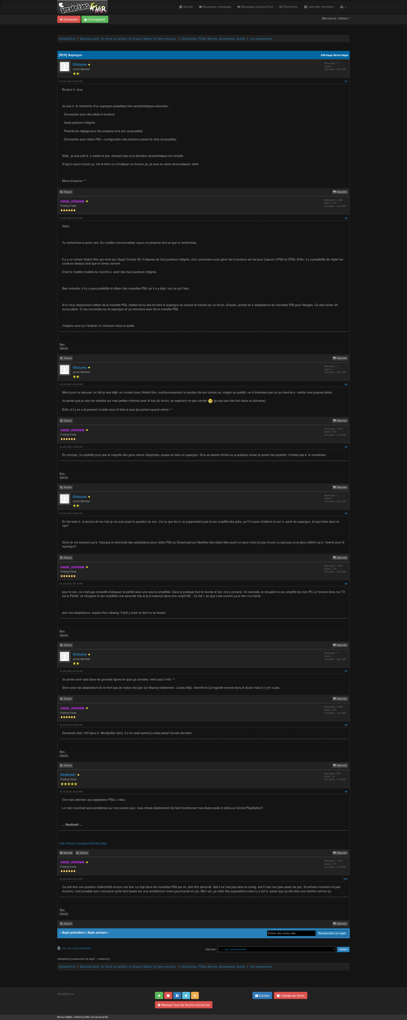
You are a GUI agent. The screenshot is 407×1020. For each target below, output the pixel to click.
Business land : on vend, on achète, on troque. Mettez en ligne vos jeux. (128, 38)
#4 (346, 446)
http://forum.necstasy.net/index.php (83, 843)
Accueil (187, 6)
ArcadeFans (67, 38)
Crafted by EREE (81, 1017)
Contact (263, 995)
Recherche (290, 6)
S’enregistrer (97, 19)
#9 (346, 791)
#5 (346, 513)
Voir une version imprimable (76, 948)
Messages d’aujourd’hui (256, 6)
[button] (343, 6)
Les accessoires (261, 38)
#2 (346, 218)
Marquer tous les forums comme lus (185, 1005)
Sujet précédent (73, 932)
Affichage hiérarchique (334, 55)
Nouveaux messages (216, 6)
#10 (345, 878)
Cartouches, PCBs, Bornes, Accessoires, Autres (213, 38)
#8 (346, 724)
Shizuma (80, 64)
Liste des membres (320, 6)
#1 (346, 81)
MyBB (69, 1017)
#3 (346, 384)
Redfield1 (68, 774)
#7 (346, 671)
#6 (346, 583)
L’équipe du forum (292, 995)
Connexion (70, 19)
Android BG (101, 1017)
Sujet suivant (97, 932)
